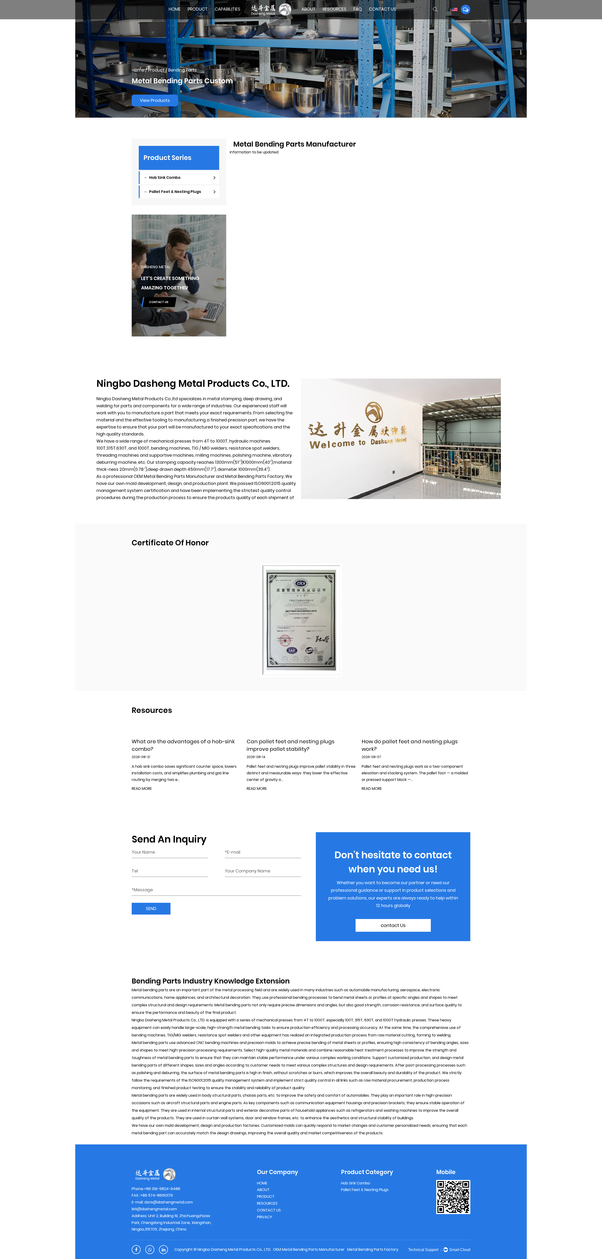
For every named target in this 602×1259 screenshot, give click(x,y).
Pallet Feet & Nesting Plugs (175, 191)
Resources (334, 9)
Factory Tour (318, 16)
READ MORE (142, 789)
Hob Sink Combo (165, 177)
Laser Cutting (232, 16)
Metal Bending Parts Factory (254, 476)
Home (175, 9)
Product (198, 9)
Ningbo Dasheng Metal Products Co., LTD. (234, 1249)
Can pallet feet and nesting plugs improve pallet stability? (290, 745)
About (308, 9)
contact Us (393, 925)
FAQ (357, 9)
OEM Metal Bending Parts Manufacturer (174, 476)
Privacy (264, 1217)
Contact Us (382, 9)
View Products (155, 100)
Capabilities (227, 9)
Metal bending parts (150, 990)
